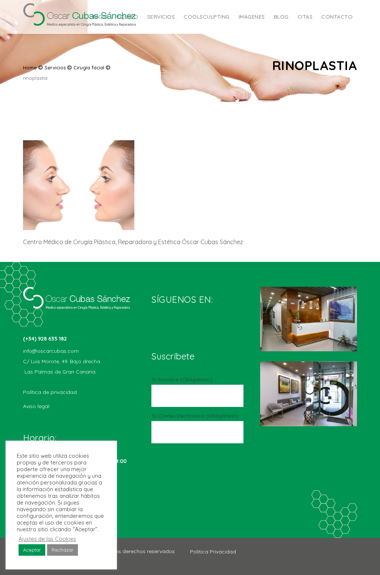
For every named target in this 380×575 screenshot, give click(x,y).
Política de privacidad (50, 392)
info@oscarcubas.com (51, 351)
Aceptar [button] (32, 550)
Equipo (127, 16)
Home (30, 67)
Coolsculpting (207, 16)
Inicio (100, 16)
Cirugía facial (88, 67)
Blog (281, 16)
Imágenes (252, 16)
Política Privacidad (213, 551)
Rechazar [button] (62, 550)
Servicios (161, 16)
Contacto (337, 16)
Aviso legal (36, 406)
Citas (305, 16)
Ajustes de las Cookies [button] (47, 539)
